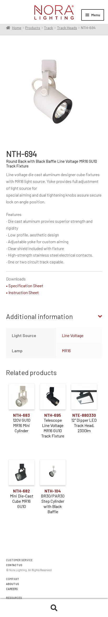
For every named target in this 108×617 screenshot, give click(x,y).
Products (32, 27)
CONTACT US (14, 565)
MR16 (66, 350)
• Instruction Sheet (22, 292)
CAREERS (12, 589)
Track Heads (67, 27)
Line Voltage (72, 335)
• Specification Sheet (24, 285)
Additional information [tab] (39, 316)
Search (54, 608)
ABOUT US (12, 584)
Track (48, 27)
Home (16, 27)
